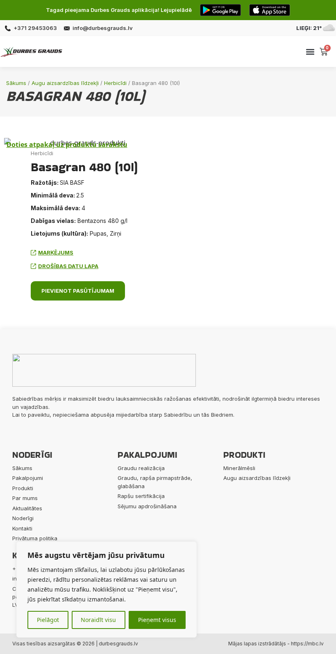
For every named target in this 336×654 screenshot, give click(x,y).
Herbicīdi (115, 83)
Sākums (16, 83)
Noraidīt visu (98, 620)
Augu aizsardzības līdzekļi (65, 83)
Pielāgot (48, 620)
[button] (310, 51)
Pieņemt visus (157, 620)
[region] (106, 590)
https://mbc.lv (307, 643)
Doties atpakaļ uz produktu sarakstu (67, 144)
